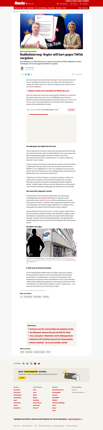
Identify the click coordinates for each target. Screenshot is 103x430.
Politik (27, 11)
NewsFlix (74, 390)
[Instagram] (31, 363)
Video (80, 8)
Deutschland (17, 395)
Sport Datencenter (58, 390)
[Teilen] (32, 74)
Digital (35, 397)
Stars (34, 390)
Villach (60, 80)
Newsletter (17, 408)
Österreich (18, 8)
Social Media (29, 352)
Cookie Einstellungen (71, 426)
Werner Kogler (37, 297)
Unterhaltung (43, 8)
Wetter (16, 405)
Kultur (35, 395)
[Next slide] (76, 242)
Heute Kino (36, 405)
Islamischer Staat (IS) (39, 352)
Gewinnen (59, 8)
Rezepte (54, 395)
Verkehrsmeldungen (58, 403)
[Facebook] (29, 74)
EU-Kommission (28, 297)
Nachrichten (22, 11)
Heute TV (36, 408)
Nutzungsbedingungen (58, 426)
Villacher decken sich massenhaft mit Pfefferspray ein (48, 91)
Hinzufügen (71, 110)
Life (36, 8)
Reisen (54, 408)
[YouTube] (39, 363)
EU (21, 297)
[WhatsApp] (26, 74)
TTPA (35, 426)
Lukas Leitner (30, 67)
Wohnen (54, 400)
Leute (34, 392)
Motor (54, 405)
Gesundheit (55, 397)
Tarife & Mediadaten (26, 426)
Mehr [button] (64, 8)
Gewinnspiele (56, 392)
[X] (27, 363)
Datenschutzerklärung (45, 426)
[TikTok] (35, 363)
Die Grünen (46, 297)
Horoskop (36, 400)
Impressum (17, 426)
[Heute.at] (20, 3)
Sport (24, 8)
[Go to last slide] (26, 242)
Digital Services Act (46, 200)
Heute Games (37, 403)
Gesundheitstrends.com (78, 392)
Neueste (85, 8)
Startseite (16, 11)
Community (51, 8)
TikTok (35, 169)
